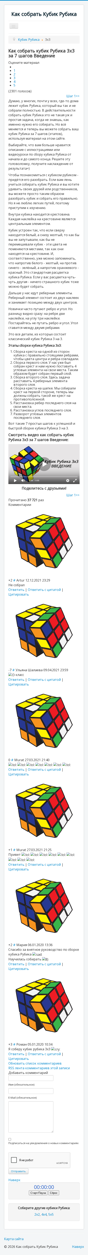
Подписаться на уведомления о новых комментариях (43, 1143)
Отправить (18, 1171)
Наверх (14, 1180)
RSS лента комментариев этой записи (39, 1068)
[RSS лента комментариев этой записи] (32, 504)
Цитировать (18, 594)
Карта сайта (14, 1239)
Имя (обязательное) (21, 1084)
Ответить (16, 589)
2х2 (37, 1214)
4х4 (44, 1214)
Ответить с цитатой (44, 589)
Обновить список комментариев (35, 1063)
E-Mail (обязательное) (22, 1097)
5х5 (51, 1214)
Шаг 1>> (72, 96)
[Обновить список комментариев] (33, 504)
